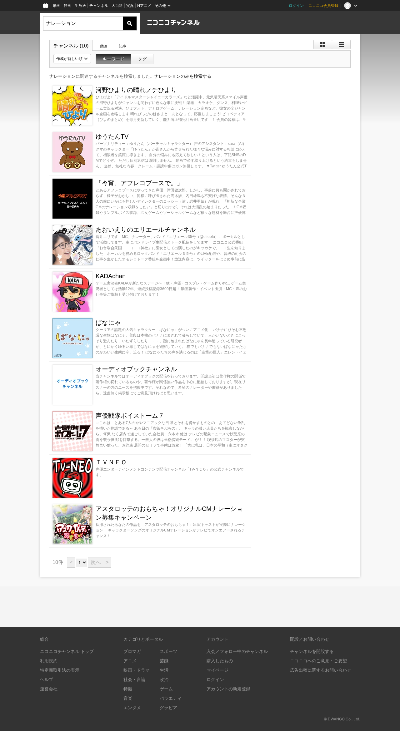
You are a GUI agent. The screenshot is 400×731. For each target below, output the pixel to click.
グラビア (168, 707)
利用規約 (49, 660)
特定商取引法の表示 (59, 670)
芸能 (164, 660)
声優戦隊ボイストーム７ (130, 415)
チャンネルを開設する (312, 651)
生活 (164, 670)
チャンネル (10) (70, 45)
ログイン (296, 5)
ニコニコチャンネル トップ (67, 651)
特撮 (127, 688)
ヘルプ (46, 679)
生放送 (80, 5)
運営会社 (49, 688)
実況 (130, 5)
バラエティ (171, 698)
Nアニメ (144, 5)
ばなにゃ (108, 322)
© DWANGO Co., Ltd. (341, 719)
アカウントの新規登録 (228, 688)
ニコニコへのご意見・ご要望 (318, 660)
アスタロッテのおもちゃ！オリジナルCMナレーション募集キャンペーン (169, 513)
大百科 (117, 5)
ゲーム (166, 688)
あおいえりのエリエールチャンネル (146, 229)
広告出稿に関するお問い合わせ (320, 670)
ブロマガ (132, 651)
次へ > (99, 562)
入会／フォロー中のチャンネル (237, 651)
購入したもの (220, 660)
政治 (164, 679)
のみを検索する (182, 76)
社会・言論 (134, 679)
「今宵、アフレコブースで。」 (139, 183)
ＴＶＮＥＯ (111, 462)
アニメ (130, 660)
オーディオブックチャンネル (136, 369)
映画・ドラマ (136, 670)
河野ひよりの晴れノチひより (136, 89)
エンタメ (132, 707)
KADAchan (111, 276)
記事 (122, 46)
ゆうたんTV (112, 136)
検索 (130, 23)
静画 (67, 5)
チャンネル (98, 5)
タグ (142, 59)
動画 (56, 5)
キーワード (113, 59)
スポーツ (168, 651)
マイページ (217, 670)
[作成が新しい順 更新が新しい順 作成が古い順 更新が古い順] (72, 58)
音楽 (127, 698)
